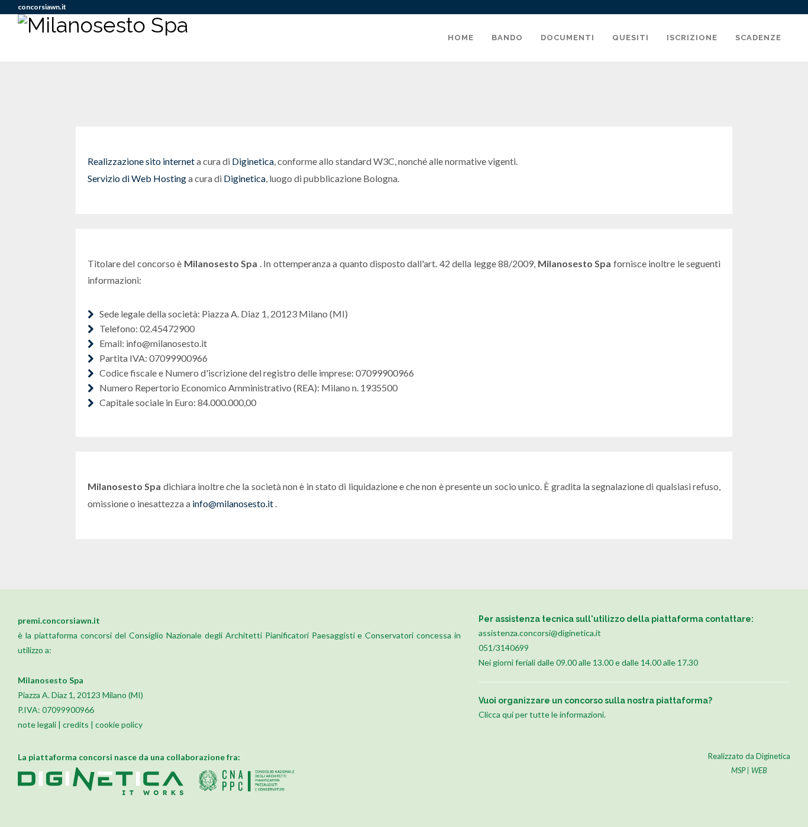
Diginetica (253, 161)
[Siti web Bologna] (101, 792)
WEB (759, 770)
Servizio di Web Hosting (137, 178)
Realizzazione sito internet (141, 161)
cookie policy (119, 724)
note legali (37, 724)
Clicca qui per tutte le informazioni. (542, 714)
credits (76, 724)
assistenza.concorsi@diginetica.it (540, 633)
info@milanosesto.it (233, 503)
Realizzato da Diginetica (749, 756)
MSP (738, 770)
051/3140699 (504, 648)
